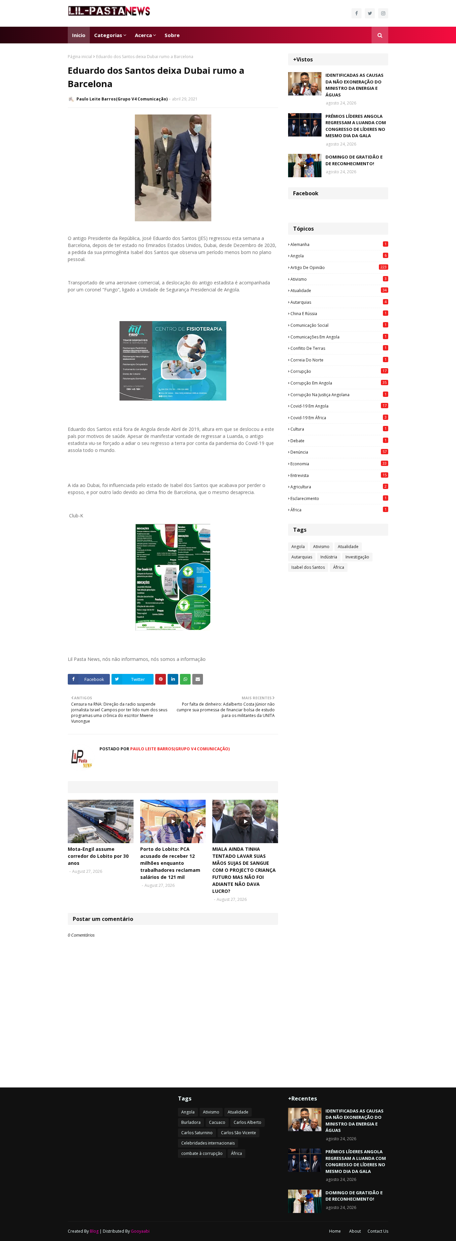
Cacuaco (217, 1122)
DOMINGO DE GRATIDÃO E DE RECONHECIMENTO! (354, 160)
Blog (94, 1231)
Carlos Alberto (247, 1122)
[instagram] (383, 13)
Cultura (338, 429)
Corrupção (338, 371)
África (338, 510)
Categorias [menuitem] (108, 35)
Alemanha (338, 244)
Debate (338, 441)
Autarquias (338, 302)
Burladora (191, 1122)
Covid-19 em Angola (338, 406)
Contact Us (378, 1231)
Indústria (328, 557)
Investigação (357, 557)
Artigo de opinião (338, 267)
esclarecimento (338, 498)
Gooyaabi (140, 1231)
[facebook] (357, 13)
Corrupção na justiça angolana (338, 395)
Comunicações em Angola (338, 337)
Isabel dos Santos (308, 567)
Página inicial (80, 56)
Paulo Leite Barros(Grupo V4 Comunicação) (122, 99)
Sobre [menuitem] (172, 35)
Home (335, 1231)
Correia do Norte (338, 360)
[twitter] (370, 13)
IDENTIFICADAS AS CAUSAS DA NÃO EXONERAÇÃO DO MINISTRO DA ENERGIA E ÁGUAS (354, 85)
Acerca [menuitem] (143, 35)
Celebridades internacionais (208, 1143)
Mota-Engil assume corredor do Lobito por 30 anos (98, 856)
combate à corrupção (202, 1153)
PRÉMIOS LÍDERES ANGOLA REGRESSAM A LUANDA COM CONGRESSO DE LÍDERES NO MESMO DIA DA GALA (355, 126)
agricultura (338, 487)
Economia (338, 464)
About (355, 1231)
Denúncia (338, 452)
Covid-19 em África (338, 418)
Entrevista (338, 475)
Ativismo (338, 279)
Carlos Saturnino (197, 1133)
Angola (338, 256)
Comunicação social (338, 325)
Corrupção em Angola (338, 383)
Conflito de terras (338, 348)
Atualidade (338, 290)
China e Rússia (338, 313)
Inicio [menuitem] (78, 35)
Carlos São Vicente (238, 1133)
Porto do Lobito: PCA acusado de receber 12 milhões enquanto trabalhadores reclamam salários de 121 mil (170, 863)
